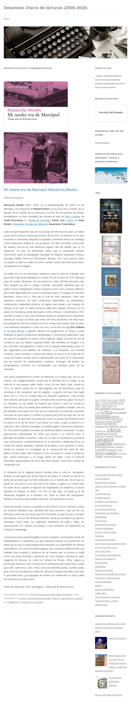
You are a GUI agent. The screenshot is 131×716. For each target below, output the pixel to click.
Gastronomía (102, 426)
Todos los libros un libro (106, 600)
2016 (122, 400)
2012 (97, 400)
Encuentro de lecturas (105, 524)
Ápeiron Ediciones (113, 456)
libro (105, 431)
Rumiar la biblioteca (104, 589)
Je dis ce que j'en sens (105, 532)
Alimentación (118, 408)
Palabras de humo (104, 570)
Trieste (69, 220)
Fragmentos (109, 423)
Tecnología (121, 453)
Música (111, 449)
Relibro (98, 585)
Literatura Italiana (115, 446)
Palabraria (100, 566)
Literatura (101, 433)
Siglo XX (56, 598)
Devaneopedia (102, 142)
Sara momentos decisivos (107, 597)
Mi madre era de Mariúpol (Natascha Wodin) (40, 189)
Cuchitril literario (103, 493)
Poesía (119, 450)
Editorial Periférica (114, 418)
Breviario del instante (105, 482)
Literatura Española (104, 441)
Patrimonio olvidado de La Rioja (110, 574)
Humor (114, 426)
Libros (114, 430)
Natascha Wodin (64, 594)
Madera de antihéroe (105, 558)
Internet (123, 426)
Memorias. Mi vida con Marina (29, 224)
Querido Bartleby (103, 581)
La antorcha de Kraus (105, 539)
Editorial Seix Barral (103, 421)
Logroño (101, 449)
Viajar (99, 456)
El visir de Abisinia (103, 505)
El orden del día (16, 330)
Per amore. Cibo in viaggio (107, 577)
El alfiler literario (103, 497)
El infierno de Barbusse (106, 501)
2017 (98, 403)
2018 (106, 403)
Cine (97, 412)
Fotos (98, 423)
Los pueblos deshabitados (108, 555)
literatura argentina (114, 436)
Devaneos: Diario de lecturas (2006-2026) (45, 7)
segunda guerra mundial (39, 598)
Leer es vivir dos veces (106, 547)
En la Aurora (101, 520)
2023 (109, 405)
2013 (104, 400)
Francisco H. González (32, 602)
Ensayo (117, 421)
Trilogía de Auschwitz (39, 220)
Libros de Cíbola (103, 551)
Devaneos (103, 415)
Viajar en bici (101, 604)
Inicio (7, 18)
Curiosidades (120, 412)
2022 (104, 405)
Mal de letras (101, 562)
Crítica (107, 412)
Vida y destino (72, 216)
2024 (115, 406)
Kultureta (99, 535)
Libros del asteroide (45, 594)
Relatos (100, 453)
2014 (110, 400)
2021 (98, 406)
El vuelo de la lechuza (105, 509)
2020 (120, 403)
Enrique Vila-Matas (104, 528)
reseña (22, 598)
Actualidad (102, 408)
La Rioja (98, 431)
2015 (116, 400)
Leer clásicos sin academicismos (110, 543)
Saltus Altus (100, 593)
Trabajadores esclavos (72, 598)
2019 (32, 594)
